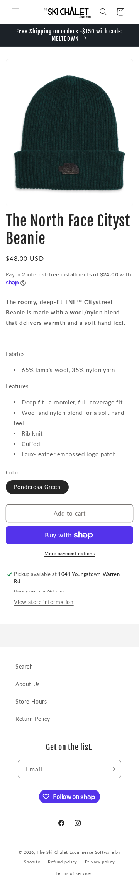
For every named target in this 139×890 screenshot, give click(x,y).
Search (24, 666)
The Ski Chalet (52, 852)
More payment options (69, 553)
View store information (43, 602)
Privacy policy (100, 861)
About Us (27, 684)
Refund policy (62, 861)
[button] (15, 11)
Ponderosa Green (37, 487)
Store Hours (31, 701)
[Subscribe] (112, 769)
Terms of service (73, 873)
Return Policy (32, 718)
